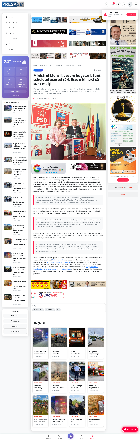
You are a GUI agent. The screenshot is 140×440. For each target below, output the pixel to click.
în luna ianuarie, (58, 260)
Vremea (11, 49)
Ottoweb (129, 187)
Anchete (12, 28)
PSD (58, 309)
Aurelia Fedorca (38, 309)
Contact (11, 44)
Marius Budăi (49, 309)
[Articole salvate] (118, 4)
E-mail (16, 326)
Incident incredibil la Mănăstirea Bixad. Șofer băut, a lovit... (19, 134)
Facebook (16, 316)
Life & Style (13, 38)
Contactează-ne (122, 180)
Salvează (98, 70)
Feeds (123, 194)
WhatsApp (16, 321)
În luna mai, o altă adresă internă (59, 262)
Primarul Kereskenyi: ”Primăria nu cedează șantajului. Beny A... (20, 160)
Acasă (11, 17)
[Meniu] (136, 4)
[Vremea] (124, 4)
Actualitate (13, 22)
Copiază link (16, 331)
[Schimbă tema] (130, 4)
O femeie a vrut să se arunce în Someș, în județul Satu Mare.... (19, 108)
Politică (11, 33)
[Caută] (107, 4)
